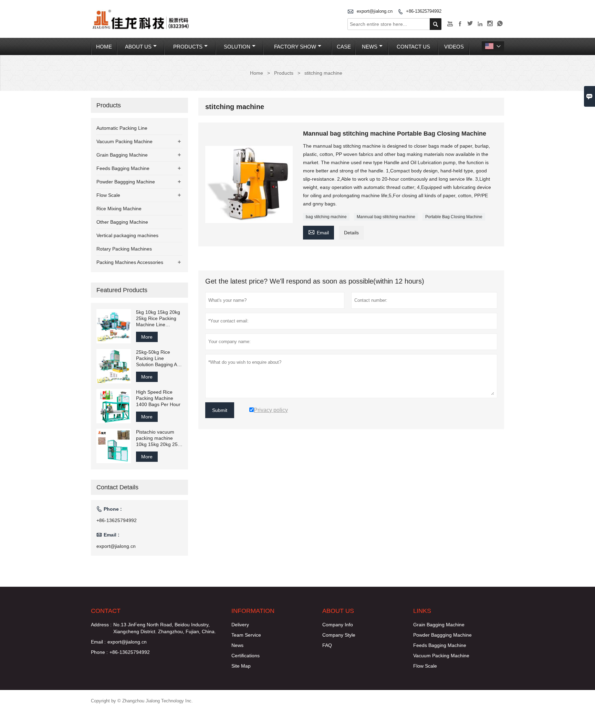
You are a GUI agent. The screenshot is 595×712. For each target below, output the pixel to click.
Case (344, 47)
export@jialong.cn (375, 11)
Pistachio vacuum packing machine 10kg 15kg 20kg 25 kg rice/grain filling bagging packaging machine (157, 438)
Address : (101, 624)
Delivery (240, 624)
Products (187, 47)
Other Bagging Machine (122, 222)
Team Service (246, 635)
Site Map (241, 666)
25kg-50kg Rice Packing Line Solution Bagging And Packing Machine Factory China (159, 358)
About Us (138, 47)
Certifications (245, 655)
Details (351, 232)
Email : (98, 642)
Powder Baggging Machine (125, 181)
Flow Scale (108, 195)
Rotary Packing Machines (124, 249)
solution (237, 47)
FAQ (327, 645)
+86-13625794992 (423, 11)
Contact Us (413, 47)
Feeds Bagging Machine (122, 168)
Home (104, 47)
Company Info (337, 624)
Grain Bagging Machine (122, 155)
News (369, 47)
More (147, 337)
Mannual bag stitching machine (386, 216)
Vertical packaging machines (127, 235)
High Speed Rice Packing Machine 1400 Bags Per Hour (158, 398)
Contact (106, 610)
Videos (454, 47)
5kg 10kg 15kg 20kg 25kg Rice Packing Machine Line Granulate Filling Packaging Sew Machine (158, 318)
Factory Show (295, 47)
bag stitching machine (326, 216)
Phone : (99, 652)
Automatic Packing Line (121, 128)
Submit (219, 410)
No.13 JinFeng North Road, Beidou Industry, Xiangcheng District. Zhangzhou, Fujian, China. (164, 628)
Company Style (338, 635)
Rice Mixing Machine (119, 208)
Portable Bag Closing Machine (453, 216)
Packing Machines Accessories (129, 262)
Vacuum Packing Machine (124, 141)
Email (318, 231)
